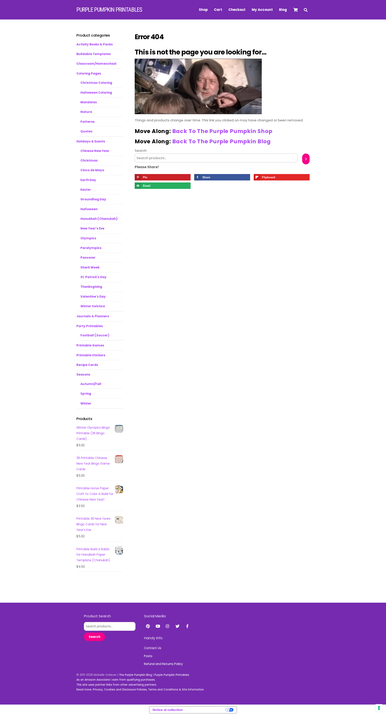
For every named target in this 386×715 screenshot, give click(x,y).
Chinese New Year (94, 151)
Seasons (83, 374)
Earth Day (88, 180)
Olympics (88, 238)
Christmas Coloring (96, 83)
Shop (203, 9)
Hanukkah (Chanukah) (99, 219)
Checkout (236, 9)
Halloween (89, 209)
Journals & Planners (92, 316)
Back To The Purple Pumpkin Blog (221, 141)
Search (141, 150)
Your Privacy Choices (206, 710)
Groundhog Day (93, 199)
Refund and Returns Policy (163, 664)
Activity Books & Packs (94, 44)
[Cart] (296, 10)
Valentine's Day (93, 296)
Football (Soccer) (94, 335)
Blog (283, 9)
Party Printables (89, 326)
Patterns (87, 122)
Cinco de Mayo (92, 170)
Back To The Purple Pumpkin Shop (222, 131)
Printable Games (90, 345)
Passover (87, 257)
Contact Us (152, 648)
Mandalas (88, 102)
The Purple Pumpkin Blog (135, 675)
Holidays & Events (90, 141)
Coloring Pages (88, 73)
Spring (85, 393)
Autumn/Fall (90, 384)
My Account (262, 9)
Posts (148, 656)
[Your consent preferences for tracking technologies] (379, 708)
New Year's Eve (92, 228)
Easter (85, 189)
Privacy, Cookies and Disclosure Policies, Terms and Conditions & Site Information (148, 689)
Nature (86, 112)
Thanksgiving (91, 287)
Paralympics (91, 248)
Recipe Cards (87, 365)
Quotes (86, 131)
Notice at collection (168, 710)
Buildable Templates (93, 54)
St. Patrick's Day (93, 277)
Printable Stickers (90, 355)
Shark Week (90, 267)
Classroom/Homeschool (96, 63)
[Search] (306, 159)
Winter (85, 403)
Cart (218, 9)
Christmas (89, 160)
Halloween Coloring (96, 92)
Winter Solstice (92, 306)
